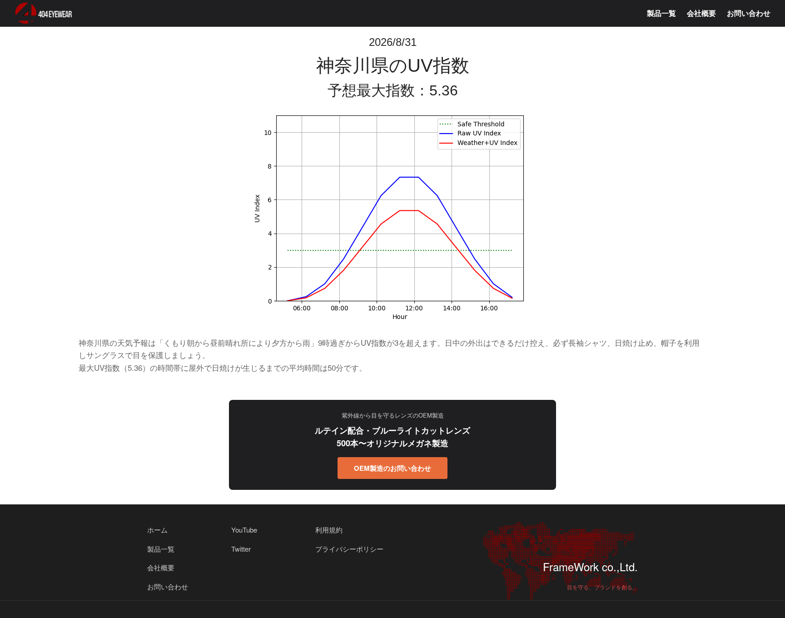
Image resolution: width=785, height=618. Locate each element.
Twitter (241, 548)
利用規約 (329, 529)
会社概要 (701, 13)
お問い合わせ (748, 13)
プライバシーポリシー (349, 548)
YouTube (244, 529)
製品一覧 (661, 13)
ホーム (157, 529)
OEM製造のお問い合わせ (392, 468)
